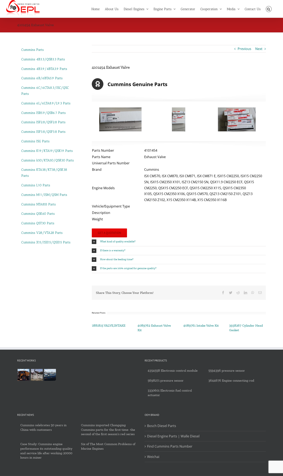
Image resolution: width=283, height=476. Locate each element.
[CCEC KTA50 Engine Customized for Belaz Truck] (23, 374)
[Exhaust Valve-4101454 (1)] (120, 119)
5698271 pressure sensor (166, 380)
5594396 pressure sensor (226, 370)
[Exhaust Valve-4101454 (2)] (178, 119)
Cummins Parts (32, 50)
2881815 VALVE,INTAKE (108, 325)
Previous (244, 48)
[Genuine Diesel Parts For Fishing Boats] (50, 374)
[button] (269, 8)
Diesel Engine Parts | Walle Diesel (173, 436)
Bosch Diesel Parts (161, 426)
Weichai (153, 456)
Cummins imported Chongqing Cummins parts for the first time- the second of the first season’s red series (108, 429)
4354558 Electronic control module (173, 370)
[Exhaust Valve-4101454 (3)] (237, 119)
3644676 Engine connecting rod (231, 380)
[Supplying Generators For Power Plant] (36, 374)
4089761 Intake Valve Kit (201, 325)
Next (258, 48)
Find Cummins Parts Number (169, 446)
